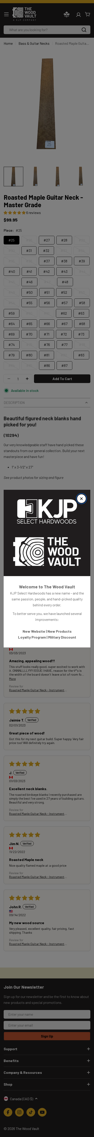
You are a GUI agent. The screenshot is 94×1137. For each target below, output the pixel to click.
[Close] (81, 498)
